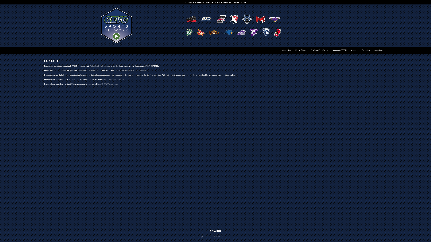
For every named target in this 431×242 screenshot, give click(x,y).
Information (286, 50)
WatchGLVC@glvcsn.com (100, 66)
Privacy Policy (197, 237)
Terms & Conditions (207, 237)
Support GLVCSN (339, 50)
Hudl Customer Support (136, 70)
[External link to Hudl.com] (215, 232)
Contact (354, 50)
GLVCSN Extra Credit (319, 50)
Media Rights (300, 50)
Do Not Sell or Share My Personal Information (225, 237)
